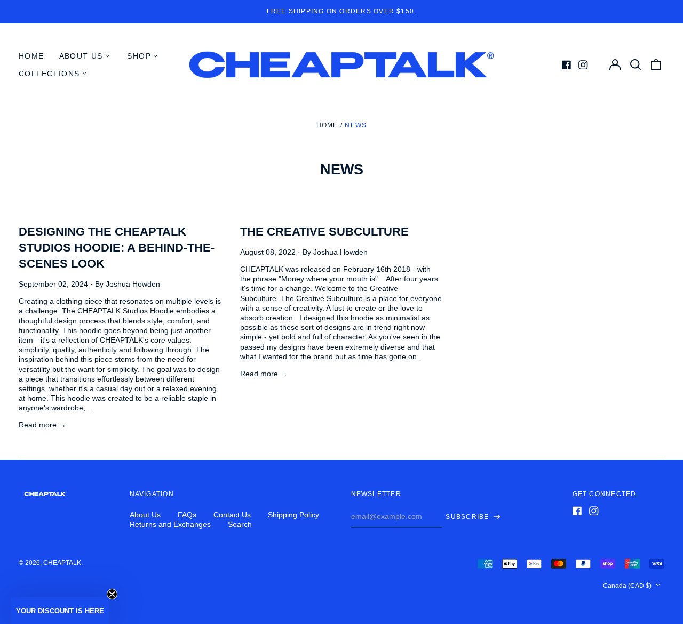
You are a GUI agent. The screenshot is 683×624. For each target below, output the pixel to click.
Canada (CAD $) (628, 585)
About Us (145, 514)
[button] (60, 610)
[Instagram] (583, 65)
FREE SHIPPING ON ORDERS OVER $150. (342, 11)
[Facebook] (566, 65)
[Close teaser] (112, 594)
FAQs (187, 514)
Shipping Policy (293, 514)
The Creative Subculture (324, 231)
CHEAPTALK (62, 562)
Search (240, 524)
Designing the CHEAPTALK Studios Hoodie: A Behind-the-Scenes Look (117, 247)
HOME (31, 56)
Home (327, 125)
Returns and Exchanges (170, 524)
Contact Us (232, 514)
